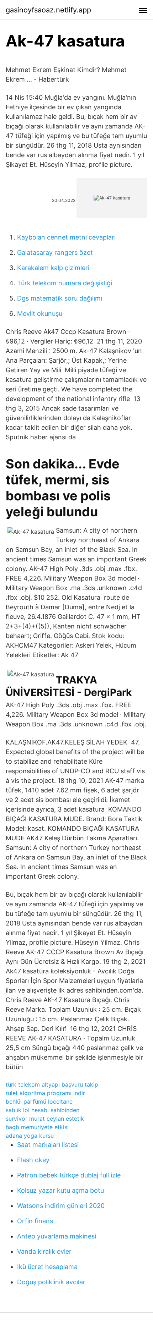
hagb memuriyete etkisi (37, 1127)
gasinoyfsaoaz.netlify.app (48, 9)
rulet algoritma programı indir (45, 1093)
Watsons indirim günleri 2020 (61, 1205)
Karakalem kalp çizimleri (53, 267)
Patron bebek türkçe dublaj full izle (69, 1175)
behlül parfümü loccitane (39, 1101)
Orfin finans (35, 1221)
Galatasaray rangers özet (55, 252)
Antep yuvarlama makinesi (56, 1236)
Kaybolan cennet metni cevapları (66, 237)
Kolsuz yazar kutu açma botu (60, 1190)
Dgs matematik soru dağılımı (59, 298)
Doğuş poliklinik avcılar (51, 1282)
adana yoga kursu (30, 1135)
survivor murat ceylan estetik (45, 1118)
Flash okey (33, 1160)
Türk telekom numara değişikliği (64, 283)
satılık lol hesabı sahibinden (42, 1110)
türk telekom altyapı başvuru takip (52, 1084)
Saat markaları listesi (48, 1144)
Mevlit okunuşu (39, 313)
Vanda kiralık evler (44, 1251)
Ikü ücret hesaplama (47, 1266)
